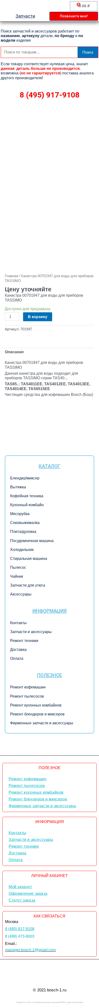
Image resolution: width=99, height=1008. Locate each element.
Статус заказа (22, 900)
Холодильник (22, 550)
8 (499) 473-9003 (19, 936)
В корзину (37, 316)
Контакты (18, 623)
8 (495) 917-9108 (50, 94)
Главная (11, 276)
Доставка (18, 650)
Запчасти (25, 16)
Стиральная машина (28, 558)
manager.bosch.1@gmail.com (30, 950)
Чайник (16, 576)
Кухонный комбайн (27, 505)
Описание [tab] (14, 352)
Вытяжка (18, 487)
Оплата (16, 658)
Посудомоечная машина (32, 541)
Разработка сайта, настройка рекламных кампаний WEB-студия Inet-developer (49, 1002)
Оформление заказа (28, 893)
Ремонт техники (24, 641)
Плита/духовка (23, 532)
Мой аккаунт (20, 887)
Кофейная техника (26, 496)
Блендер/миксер (24, 478)
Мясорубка (20, 514)
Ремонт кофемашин (28, 687)
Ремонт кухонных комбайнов (36, 705)
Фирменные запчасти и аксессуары (41, 723)
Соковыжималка (25, 523)
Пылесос (18, 567)
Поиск (87, 52)
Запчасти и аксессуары (31, 632)
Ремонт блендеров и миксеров (37, 714)
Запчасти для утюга (27, 585)
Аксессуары (20, 594)
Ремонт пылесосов (27, 696)
